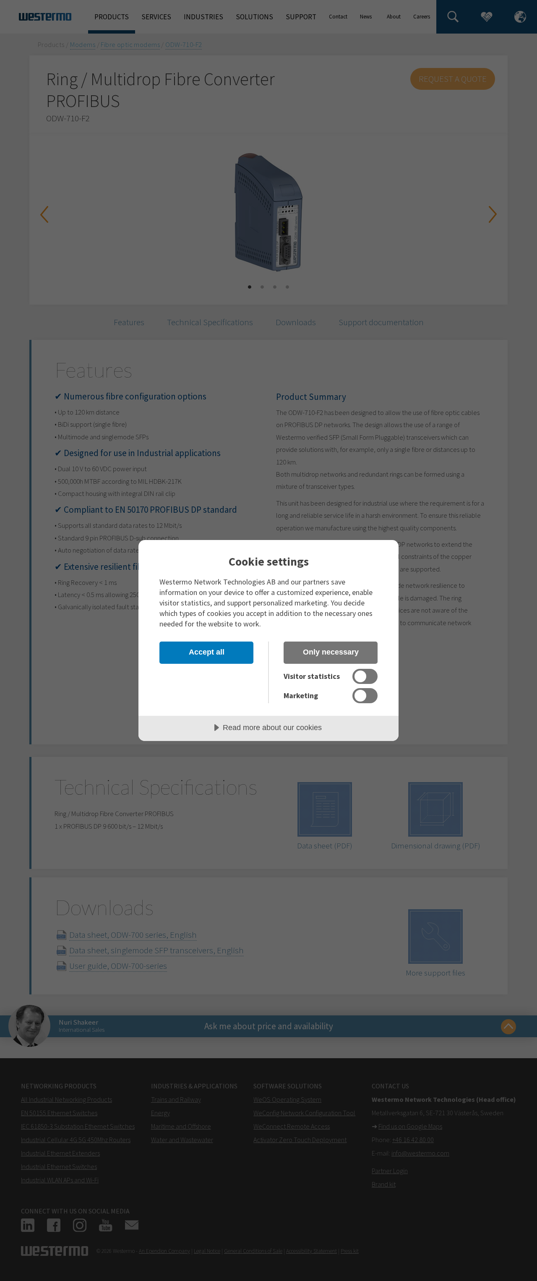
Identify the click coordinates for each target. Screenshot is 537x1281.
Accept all (206, 652)
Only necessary (331, 652)
